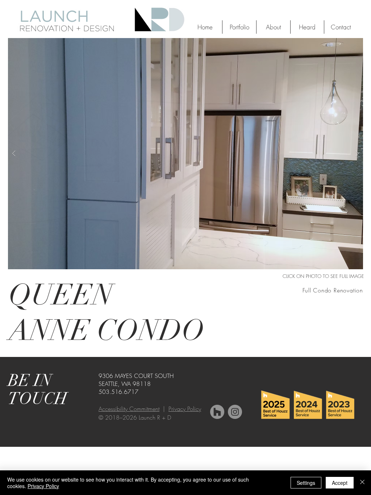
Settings (306, 482)
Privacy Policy (184, 409)
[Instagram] (235, 412)
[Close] (362, 482)
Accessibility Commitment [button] (129, 409)
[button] (185, 153)
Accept (339, 482)
